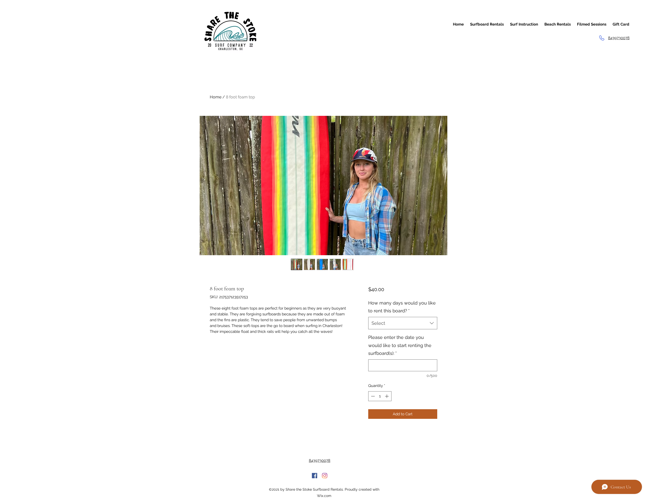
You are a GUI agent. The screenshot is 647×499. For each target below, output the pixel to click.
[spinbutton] (380, 396)
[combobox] (402, 323)
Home (215, 97)
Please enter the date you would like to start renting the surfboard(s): (399, 345)
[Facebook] (314, 475)
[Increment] (387, 396)
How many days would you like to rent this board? (402, 307)
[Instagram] (324, 475)
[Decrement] (372, 396)
